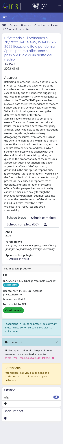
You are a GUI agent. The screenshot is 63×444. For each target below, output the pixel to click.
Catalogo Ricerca (19, 25)
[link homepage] (11, 6)
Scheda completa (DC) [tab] (23, 224)
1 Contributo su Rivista (45, 25)
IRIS (4, 25)
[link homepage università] (39, 6)
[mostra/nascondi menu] (59, 6)
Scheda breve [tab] (16, 217)
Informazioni (14, 342)
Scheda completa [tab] (43, 218)
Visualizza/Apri (13, 310)
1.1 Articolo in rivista (17, 29)
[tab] (45, 224)
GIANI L (10, 64)
